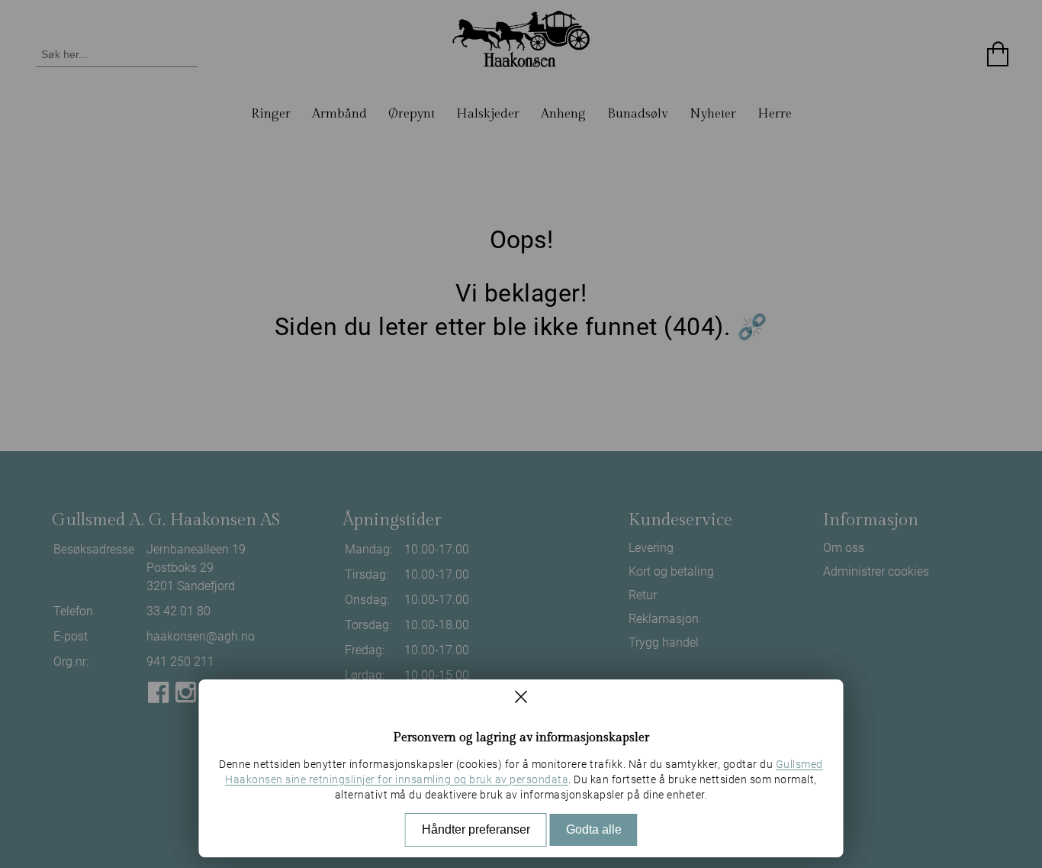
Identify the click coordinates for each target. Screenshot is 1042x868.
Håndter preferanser (476, 829)
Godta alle (594, 829)
